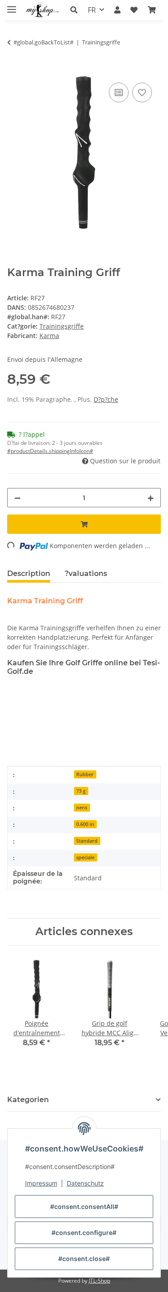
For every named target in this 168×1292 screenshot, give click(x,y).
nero (81, 807)
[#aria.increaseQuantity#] (150, 497)
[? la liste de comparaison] (119, 92)
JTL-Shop (99, 1280)
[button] (76, 10)
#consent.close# (84, 1258)
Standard (87, 841)
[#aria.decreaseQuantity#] (17, 497)
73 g (81, 791)
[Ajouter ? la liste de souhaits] (142, 92)
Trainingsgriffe (61, 326)
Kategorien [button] (28, 1099)
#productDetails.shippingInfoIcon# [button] (50, 451)
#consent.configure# (84, 1232)
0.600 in (85, 824)
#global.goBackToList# (43, 42)
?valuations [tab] (86, 573)
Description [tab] (28, 573)
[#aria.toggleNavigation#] (11, 5)
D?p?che (106, 399)
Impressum (41, 1183)
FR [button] (92, 10)
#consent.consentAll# (84, 1206)
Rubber (85, 774)
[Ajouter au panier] (14, 70)
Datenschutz (85, 1183)
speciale (85, 857)
